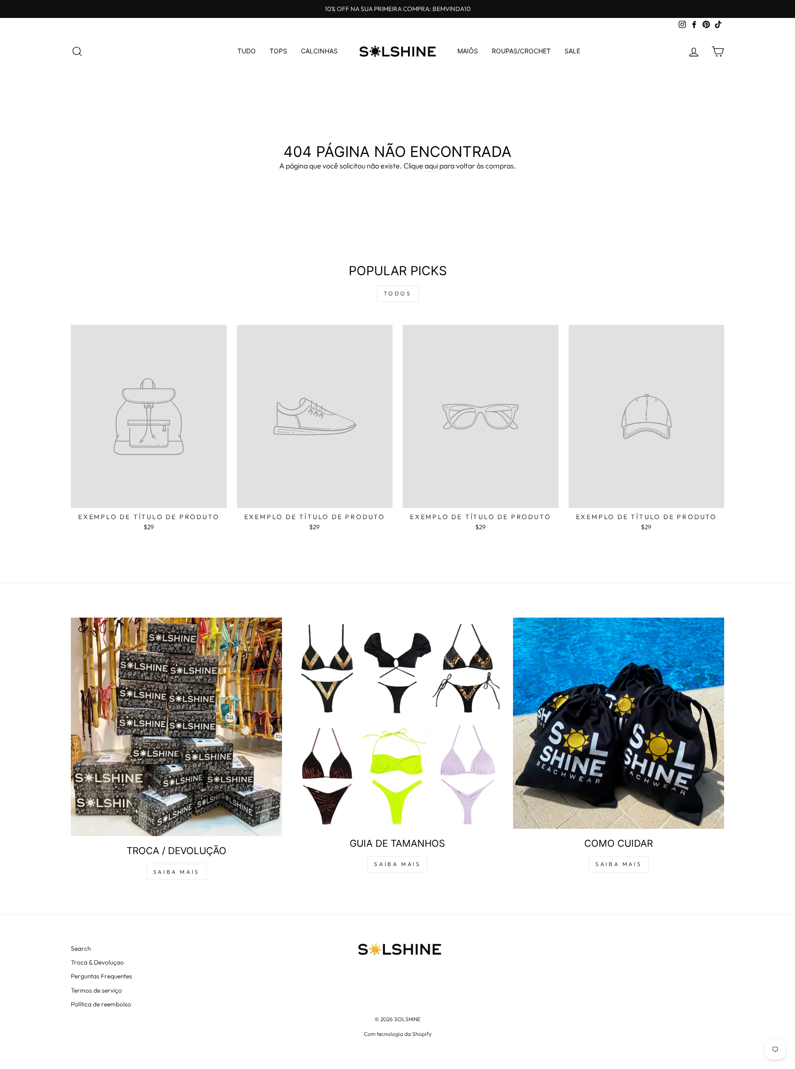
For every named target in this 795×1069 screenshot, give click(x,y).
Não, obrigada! (397, 753)
